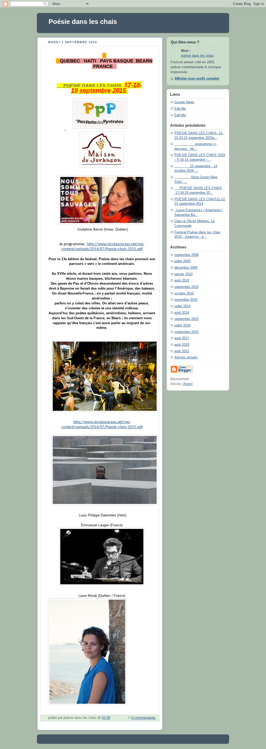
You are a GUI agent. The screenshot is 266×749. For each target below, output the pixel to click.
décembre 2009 (185, 268)
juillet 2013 (182, 306)
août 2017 (181, 338)
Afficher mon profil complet (197, 78)
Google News (184, 102)
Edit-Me (180, 109)
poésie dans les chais (197, 55)
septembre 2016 (186, 332)
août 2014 (181, 313)
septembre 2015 (186, 319)
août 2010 (181, 280)
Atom (188, 384)
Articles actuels (186, 357)
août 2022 (181, 351)
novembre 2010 (185, 300)
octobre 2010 (184, 293)
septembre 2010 (186, 287)
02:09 (106, 718)
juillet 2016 (182, 325)
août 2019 (181, 345)
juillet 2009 (182, 261)
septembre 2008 (186, 255)
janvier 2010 (183, 274)
